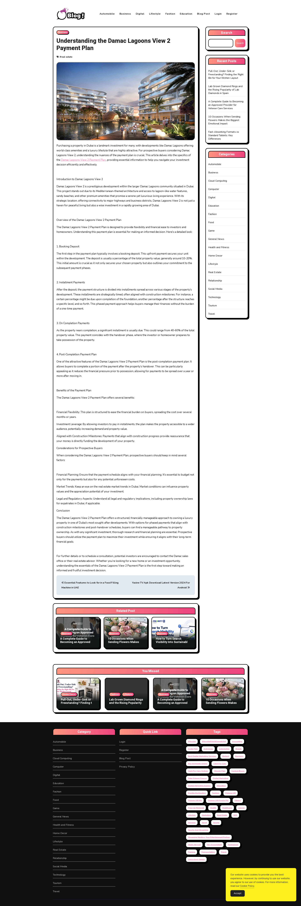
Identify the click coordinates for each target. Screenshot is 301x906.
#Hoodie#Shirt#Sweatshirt (214, 741)
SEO (235, 815)
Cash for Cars (219, 763)
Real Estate (215, 272)
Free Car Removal (196, 808)
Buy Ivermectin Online (197, 763)
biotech (225, 756)
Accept (237, 893)
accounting (237, 741)
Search (226, 33)
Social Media (215, 289)
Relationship (215, 280)
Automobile (107, 14)
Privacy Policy (127, 766)
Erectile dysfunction (197, 793)
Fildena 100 (230, 793)
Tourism (212, 305)
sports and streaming (198, 830)
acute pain (193, 749)
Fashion (170, 14)
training (191, 852)
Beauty (238, 749)
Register (232, 14)
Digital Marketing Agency (199, 785)
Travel (211, 314)
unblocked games (196, 859)
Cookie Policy (247, 885)
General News (216, 239)
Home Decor (215, 255)
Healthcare (227, 808)
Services (192, 822)
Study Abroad (194, 844)
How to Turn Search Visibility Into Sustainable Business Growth (172, 642)
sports (216, 822)
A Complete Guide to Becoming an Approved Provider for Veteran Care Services (77, 644)
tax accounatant (214, 844)
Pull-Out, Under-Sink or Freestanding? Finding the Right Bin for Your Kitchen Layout (226, 74)
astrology (208, 749)
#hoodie (192, 741)
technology (233, 844)
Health (213, 808)
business (239, 756)
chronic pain (219, 771)
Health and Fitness (218, 247)
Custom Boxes (238, 771)
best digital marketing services (202, 756)
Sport (204, 822)
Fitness (238, 800)
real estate (66, 56)
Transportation (208, 852)
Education (186, 14)
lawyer (241, 808)
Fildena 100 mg (195, 800)
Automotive (224, 749)
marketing (206, 815)
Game (211, 230)
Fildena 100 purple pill (218, 800)
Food (211, 222)
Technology (214, 297)
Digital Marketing (220, 778)
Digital (140, 14)
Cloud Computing (217, 181)
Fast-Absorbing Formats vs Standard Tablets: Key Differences (223, 135)
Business (125, 14)
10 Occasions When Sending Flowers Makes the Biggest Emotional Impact (123, 644)
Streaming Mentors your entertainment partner (209, 837)
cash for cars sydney (198, 771)
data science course (197, 778)
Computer (213, 189)
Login (218, 14)
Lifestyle (155, 14)
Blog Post (203, 14)
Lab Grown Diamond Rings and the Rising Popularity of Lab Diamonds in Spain (225, 90)
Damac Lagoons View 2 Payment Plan (83, 160)
